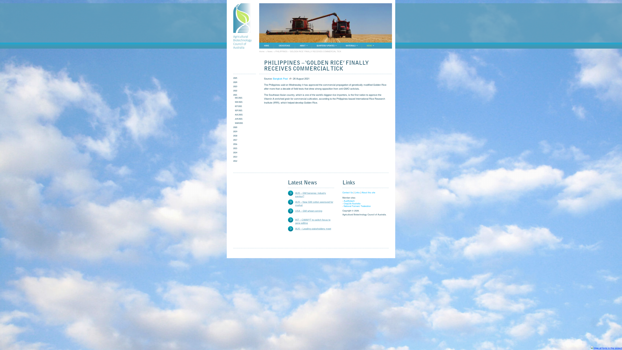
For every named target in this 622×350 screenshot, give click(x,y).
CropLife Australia (352, 203)
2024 (235, 82)
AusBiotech (349, 200)
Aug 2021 (239, 114)
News (369, 45)
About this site (368, 192)
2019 (235, 131)
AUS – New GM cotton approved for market (314, 203)
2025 (235, 78)
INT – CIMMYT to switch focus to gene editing (312, 221)
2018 (235, 135)
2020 (235, 127)
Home (266, 45)
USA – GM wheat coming (308, 210)
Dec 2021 (238, 98)
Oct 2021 (238, 106)
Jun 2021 (238, 119)
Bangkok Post (280, 78)
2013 (235, 157)
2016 (235, 144)
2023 (235, 86)
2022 (235, 90)
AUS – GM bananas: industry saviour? (310, 194)
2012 (235, 161)
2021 (235, 95)
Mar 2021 (239, 123)
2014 (235, 152)
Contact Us (347, 192)
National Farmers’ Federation (357, 206)
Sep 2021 (238, 110)
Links (357, 192)
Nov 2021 (238, 102)
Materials (350, 45)
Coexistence (284, 45)
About (302, 45)
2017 (235, 140)
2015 (235, 148)
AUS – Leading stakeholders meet (313, 228)
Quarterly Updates (325, 45)
